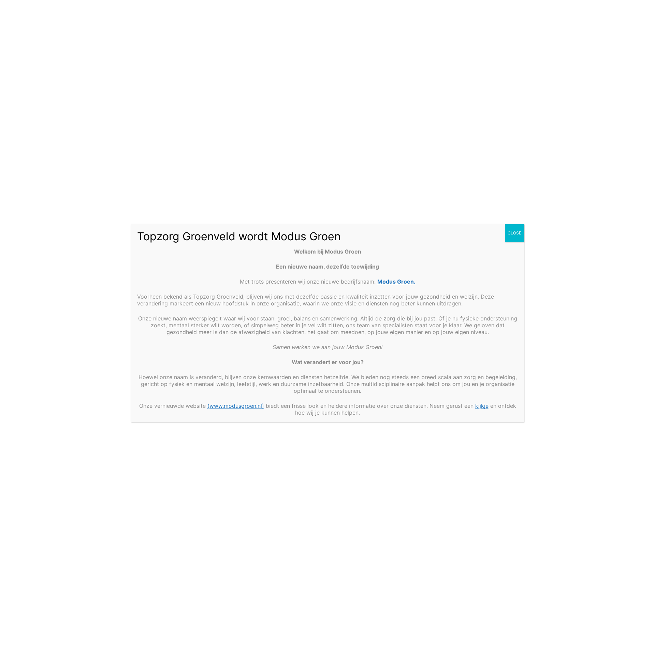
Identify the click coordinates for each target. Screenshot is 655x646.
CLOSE (514, 232)
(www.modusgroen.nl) (235, 405)
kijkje (482, 405)
